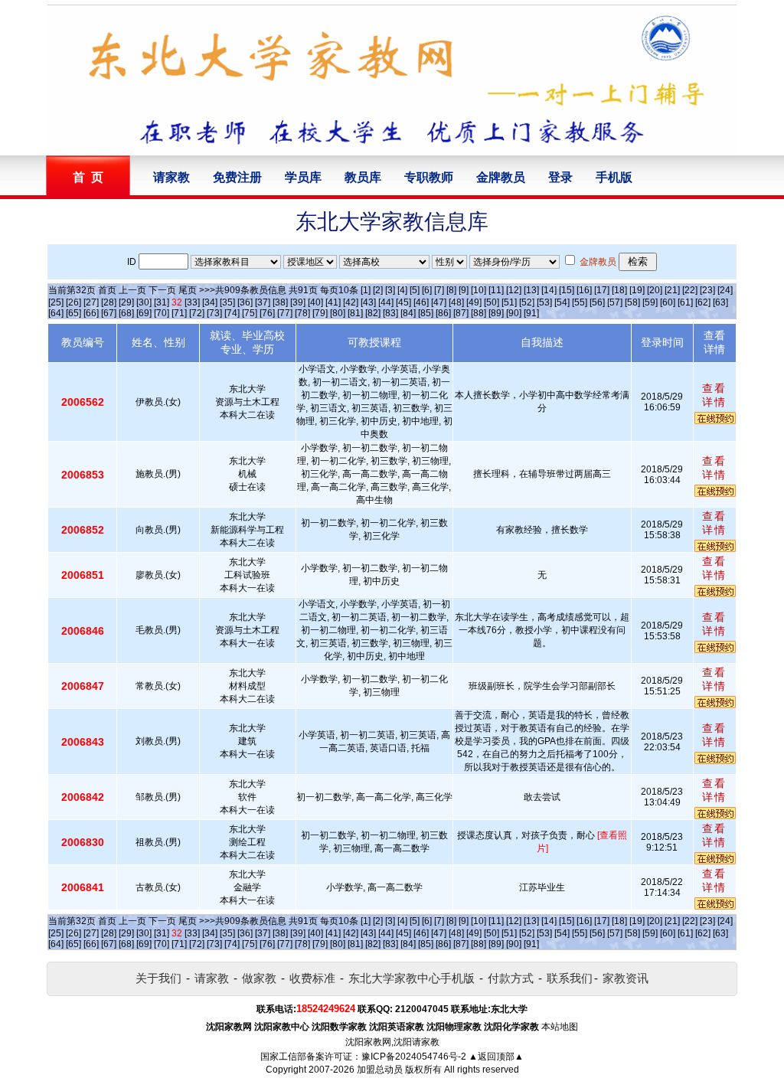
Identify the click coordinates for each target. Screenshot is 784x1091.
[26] (73, 302)
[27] (91, 302)
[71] (179, 313)
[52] (526, 302)
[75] (249, 313)
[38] (280, 302)
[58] (632, 302)
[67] (108, 313)
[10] (478, 290)
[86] (443, 313)
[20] (654, 290)
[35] (227, 302)
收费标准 (312, 978)
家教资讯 (625, 978)
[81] (355, 313)
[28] (108, 302)
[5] (415, 290)
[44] (386, 302)
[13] (531, 290)
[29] (126, 302)
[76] (267, 313)
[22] (689, 290)
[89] (496, 313)
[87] (461, 313)
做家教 (259, 978)
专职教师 (428, 177)
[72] (196, 313)
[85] (425, 313)
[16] (584, 290)
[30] (144, 302)
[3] (390, 290)
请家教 (171, 177)
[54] (562, 302)
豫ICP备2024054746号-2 (413, 1056)
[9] (464, 290)
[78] (302, 313)
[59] (650, 302)
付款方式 (511, 978)
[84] (408, 313)
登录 (560, 177)
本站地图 (559, 1026)
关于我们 (158, 978)
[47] (438, 302)
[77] (284, 313)
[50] (491, 302)
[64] (56, 313)
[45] (403, 302)
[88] (478, 313)
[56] (597, 302)
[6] (427, 290)
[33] (192, 302)
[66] (91, 313)
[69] (144, 313)
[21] (672, 290)
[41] (333, 302)
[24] (725, 290)
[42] (350, 302)
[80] (337, 313)
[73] (214, 313)
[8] (451, 290)
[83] (390, 313)
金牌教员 (500, 177)
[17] (601, 290)
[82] (373, 313)
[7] (439, 290)
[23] (707, 290)
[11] (496, 290)
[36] (245, 302)
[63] (720, 302)
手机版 (614, 177)
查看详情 (714, 395)
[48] (456, 302)
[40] (315, 302)
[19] (637, 290)
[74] (232, 313)
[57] (614, 302)
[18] (619, 290)
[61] (685, 302)
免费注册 (237, 177)
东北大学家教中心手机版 (411, 978)
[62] (702, 302)
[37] (262, 302)
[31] (161, 302)
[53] (544, 302)
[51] (509, 302)
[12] (513, 290)
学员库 (303, 177)
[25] (56, 302)
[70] (161, 313)
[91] (531, 313)
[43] (368, 302)
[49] (474, 302)
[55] (579, 302)
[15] (566, 290)
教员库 (363, 177)
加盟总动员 (380, 1069)
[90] (513, 313)
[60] (667, 302)
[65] (73, 313)
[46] (421, 302)
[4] (402, 290)
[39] (297, 302)
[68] (126, 313)
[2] (378, 290)
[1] (366, 290)
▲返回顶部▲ (496, 1056)
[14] (549, 290)
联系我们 (570, 978)
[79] (320, 313)
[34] (209, 302)
